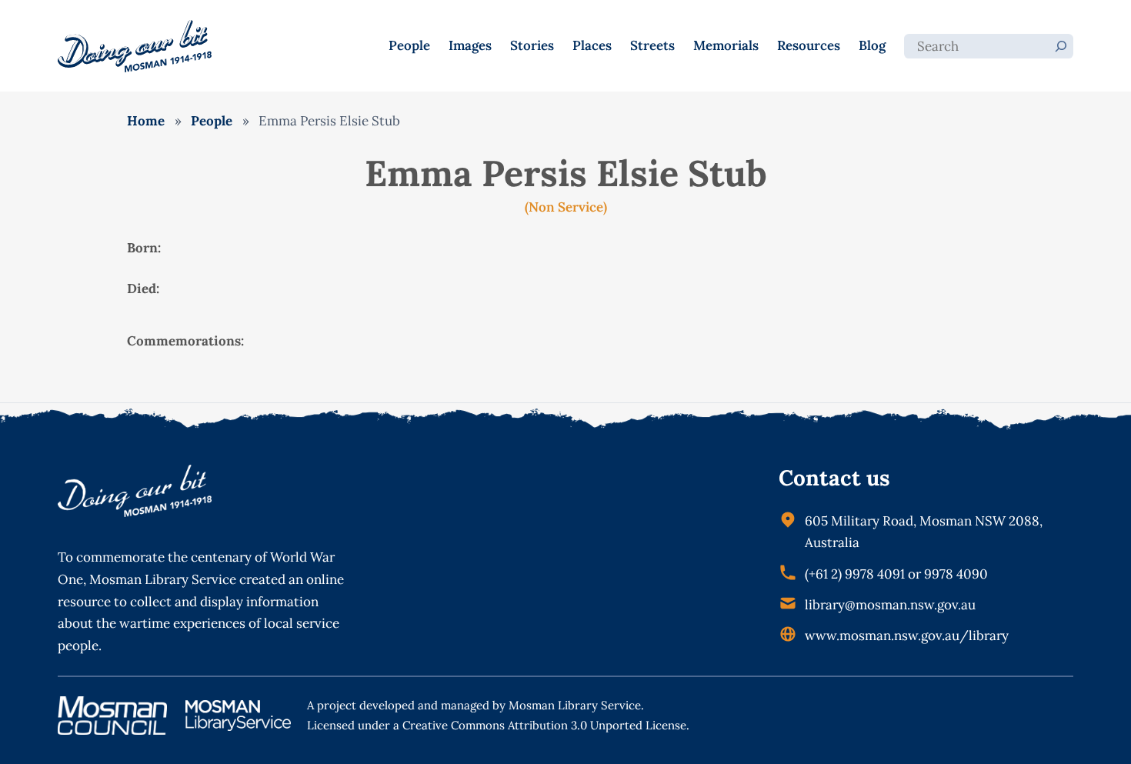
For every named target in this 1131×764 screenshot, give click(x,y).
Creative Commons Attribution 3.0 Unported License (544, 725)
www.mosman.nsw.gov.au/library (907, 635)
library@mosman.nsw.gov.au (890, 604)
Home (146, 120)
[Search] (1061, 46)
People (211, 120)
